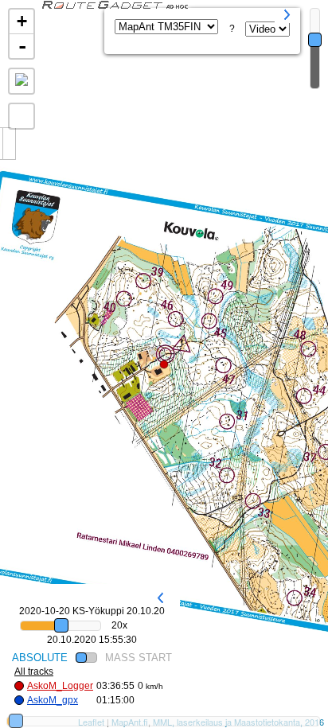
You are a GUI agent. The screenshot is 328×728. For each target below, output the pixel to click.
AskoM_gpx (52, 700)
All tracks (33, 671)
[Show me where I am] (21, 116)
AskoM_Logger (60, 685)
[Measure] (21, 81)
